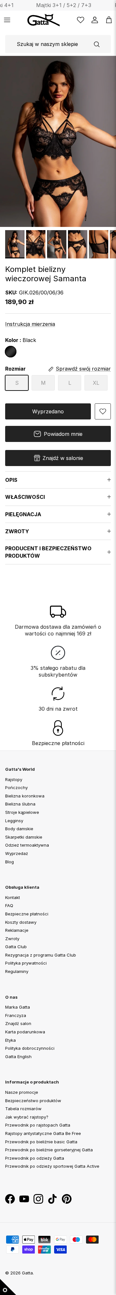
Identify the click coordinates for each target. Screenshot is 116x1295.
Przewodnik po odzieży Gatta (34, 1158)
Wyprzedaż (16, 853)
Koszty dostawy (20, 921)
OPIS (11, 480)
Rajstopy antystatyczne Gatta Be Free (43, 1133)
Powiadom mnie (63, 434)
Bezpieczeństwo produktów (33, 1100)
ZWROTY (17, 531)
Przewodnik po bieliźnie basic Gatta (41, 1141)
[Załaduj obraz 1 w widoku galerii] (58, 141)
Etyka (10, 1040)
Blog (9, 861)
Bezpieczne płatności (26, 913)
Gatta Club (16, 946)
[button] (103, 411)
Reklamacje (16, 930)
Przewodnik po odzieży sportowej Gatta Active (52, 1166)
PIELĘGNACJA (23, 514)
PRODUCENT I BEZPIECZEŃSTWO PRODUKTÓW (48, 552)
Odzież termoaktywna (27, 845)
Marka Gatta (17, 1007)
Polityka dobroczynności (29, 1048)
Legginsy (14, 820)
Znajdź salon (18, 1023)
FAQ (9, 905)
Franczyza (15, 1015)
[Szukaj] (97, 44)
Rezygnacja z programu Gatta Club (40, 955)
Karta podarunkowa (25, 1031)
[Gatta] (50, 20)
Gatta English (18, 1056)
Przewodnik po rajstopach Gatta (37, 1125)
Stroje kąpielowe (22, 812)
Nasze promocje (21, 1092)
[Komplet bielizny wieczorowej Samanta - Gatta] (14, 244)
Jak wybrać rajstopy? (26, 1117)
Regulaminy (16, 971)
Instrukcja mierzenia (30, 324)
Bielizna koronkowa (24, 795)
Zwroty (12, 938)
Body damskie (19, 828)
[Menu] (7, 20)
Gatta (27, 1272)
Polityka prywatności (26, 963)
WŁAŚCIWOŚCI (25, 497)
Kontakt (12, 897)
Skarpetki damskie (23, 837)
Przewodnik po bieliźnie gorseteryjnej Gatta (49, 1149)
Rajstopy (13, 779)
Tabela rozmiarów (23, 1108)
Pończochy (16, 787)
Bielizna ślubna (20, 803)
